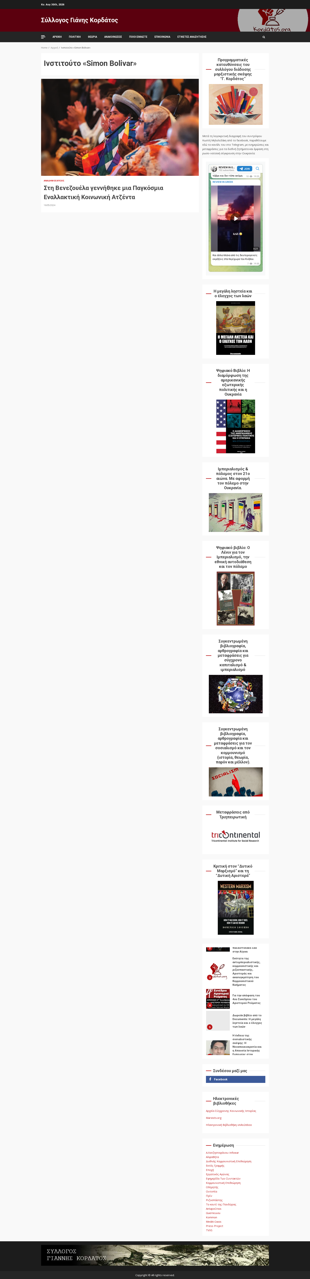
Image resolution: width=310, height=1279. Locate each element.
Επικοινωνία (162, 36)
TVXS (209, 1230)
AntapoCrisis (213, 1208)
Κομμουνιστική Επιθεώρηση (223, 1183)
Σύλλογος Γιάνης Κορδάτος (79, 20)
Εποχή (210, 1170)
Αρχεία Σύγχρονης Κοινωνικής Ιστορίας (231, 1111)
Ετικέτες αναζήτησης (191, 36)
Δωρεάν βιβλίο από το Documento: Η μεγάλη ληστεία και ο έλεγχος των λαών (218, 1021)
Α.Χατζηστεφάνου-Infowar (222, 1152)
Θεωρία (92, 36)
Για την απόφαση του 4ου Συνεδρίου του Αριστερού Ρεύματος (218, 999)
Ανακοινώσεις (113, 36)
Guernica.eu (213, 1213)
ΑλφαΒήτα (212, 1157)
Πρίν (209, 1195)
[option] (235, 972)
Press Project (214, 1226)
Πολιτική (75, 36)
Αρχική (57, 36)
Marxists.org (214, 1118)
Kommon (211, 1217)
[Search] (264, 37)
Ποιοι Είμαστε (138, 36)
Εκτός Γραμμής (215, 1165)
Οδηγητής (212, 1187)
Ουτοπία (211, 1191)
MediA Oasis (213, 1221)
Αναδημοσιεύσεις (54, 181)
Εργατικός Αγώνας (217, 1174)
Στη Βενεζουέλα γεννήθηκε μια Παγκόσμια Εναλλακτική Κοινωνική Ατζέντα (120, 127)
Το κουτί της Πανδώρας (221, 1204)
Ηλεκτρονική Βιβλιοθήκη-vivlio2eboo (229, 1125)
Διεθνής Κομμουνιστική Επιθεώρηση (228, 1161)
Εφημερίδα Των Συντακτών (223, 1178)
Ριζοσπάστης (214, 1200)
